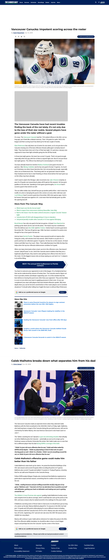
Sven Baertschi (58, 223)
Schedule (33, 2)
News (21, 2)
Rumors (26, 2)
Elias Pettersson (20, 145)
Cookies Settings (56, 551)
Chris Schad (17, 364)
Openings (39, 545)
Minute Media (12, 555)
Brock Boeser (19, 223)
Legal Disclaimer (89, 548)
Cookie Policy (72, 548)
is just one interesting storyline (49, 437)
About (16, 545)
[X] (95, 2)
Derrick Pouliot (27, 236)
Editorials (22, 348)
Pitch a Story (18, 548)
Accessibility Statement (21, 551)
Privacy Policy (40, 548)
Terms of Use (55, 548)
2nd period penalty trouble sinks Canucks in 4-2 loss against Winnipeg (38, 219)
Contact (53, 545)
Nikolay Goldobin (28, 167)
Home (16, 348)
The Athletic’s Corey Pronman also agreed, (28, 495)
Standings (41, 2)
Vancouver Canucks (30, 137)
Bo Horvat (57, 184)
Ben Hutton (41, 228)
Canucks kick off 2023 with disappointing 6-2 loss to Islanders (36, 217)
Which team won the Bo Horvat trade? (28, 208)
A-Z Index (39, 551)
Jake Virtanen (54, 180)
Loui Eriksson (19, 195)
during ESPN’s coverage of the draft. (48, 443)
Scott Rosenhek (18, 33)
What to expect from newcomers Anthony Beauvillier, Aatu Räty (36, 210)
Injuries (53, 2)
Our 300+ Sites (73, 545)
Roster (47, 2)
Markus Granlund (43, 165)
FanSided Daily (89, 545)
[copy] (24, 36)
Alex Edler (31, 228)
